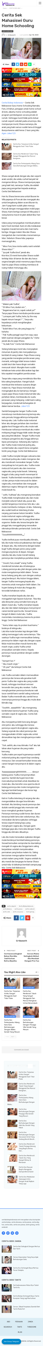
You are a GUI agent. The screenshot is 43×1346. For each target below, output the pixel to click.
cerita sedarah (30, 909)
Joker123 (25, 406)
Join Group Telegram (11, 1341)
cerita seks (6, 912)
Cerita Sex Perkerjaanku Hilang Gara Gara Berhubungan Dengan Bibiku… (21, 1099)
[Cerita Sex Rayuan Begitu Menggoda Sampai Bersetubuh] (12, 1169)
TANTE (19, 1327)
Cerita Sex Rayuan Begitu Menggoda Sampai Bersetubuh (26, 1169)
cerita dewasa (7, 909)
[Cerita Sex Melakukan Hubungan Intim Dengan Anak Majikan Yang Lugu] (12, 1179)
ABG (8, 1322)
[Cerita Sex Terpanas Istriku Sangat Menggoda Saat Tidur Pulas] (7, 146)
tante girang (30, 912)
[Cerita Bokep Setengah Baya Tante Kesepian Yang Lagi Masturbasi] (7, 1298)
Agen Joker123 (8, 133)
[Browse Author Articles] (21, 933)
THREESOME (31, 1327)
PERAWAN (19, 1322)
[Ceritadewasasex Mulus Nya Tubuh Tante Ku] (7, 1287)
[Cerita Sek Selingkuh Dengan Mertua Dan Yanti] (7, 1249)
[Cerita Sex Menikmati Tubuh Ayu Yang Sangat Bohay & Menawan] (12, 1158)
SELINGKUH (8, 1327)
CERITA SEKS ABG (7, 31)
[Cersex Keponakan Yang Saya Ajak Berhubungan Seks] (7, 1259)
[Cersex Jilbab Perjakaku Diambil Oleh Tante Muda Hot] (7, 1309)
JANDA (30, 1322)
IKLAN (20, 1332)
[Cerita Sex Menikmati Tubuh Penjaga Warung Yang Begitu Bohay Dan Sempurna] (12, 1146)
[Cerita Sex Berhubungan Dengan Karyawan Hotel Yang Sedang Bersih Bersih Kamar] (12, 1135)
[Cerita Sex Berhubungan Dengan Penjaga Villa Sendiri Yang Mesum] (31, 1012)
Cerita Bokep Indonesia (12, 102)
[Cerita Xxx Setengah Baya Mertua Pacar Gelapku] (7, 1270)
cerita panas (18, 909)
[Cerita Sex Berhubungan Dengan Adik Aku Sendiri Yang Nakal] (12, 1123)
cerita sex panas (18, 912)
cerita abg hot (11, 906)
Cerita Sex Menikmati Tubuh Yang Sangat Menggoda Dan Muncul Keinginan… (25, 156)
